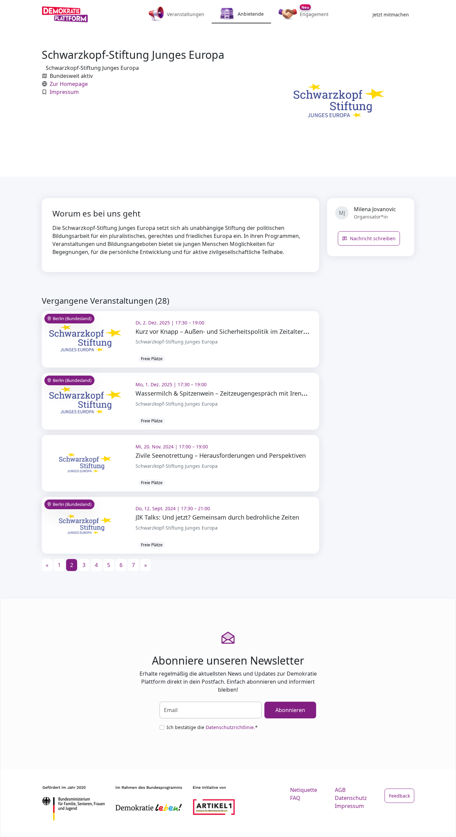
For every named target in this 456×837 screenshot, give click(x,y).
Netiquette (303, 790)
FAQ (295, 798)
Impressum (64, 92)
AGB (340, 790)
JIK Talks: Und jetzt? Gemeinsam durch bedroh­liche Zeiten (217, 517)
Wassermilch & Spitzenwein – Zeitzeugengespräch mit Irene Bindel (230, 393)
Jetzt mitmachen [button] (391, 14)
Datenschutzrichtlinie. (230, 727)
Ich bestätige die (212, 727)
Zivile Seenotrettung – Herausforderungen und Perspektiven (221, 455)
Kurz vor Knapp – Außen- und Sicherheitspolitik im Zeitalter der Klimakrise (241, 331)
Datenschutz (351, 798)
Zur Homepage (69, 84)
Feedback (399, 796)
